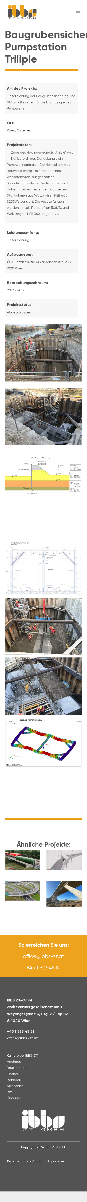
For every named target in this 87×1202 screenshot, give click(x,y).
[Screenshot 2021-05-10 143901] (43, 453)
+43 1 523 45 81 (43, 968)
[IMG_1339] (43, 325)
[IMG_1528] (43, 389)
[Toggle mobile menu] (78, 13)
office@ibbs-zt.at (43, 956)
